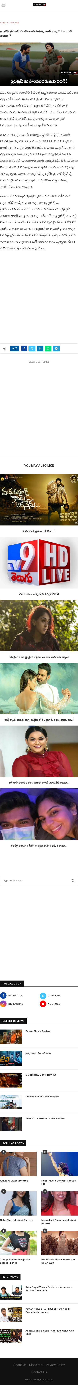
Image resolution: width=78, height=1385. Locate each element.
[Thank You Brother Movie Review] (11, 1124)
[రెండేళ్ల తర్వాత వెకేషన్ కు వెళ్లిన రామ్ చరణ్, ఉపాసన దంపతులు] (39, 814)
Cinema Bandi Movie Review (42, 1096)
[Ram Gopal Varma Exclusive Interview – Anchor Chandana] (11, 1292)
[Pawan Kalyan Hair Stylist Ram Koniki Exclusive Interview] (11, 1314)
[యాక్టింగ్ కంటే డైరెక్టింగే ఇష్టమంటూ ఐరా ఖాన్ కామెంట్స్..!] (39, 625)
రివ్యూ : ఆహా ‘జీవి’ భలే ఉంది (38, 1053)
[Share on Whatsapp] (48, 348)
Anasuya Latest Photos (14, 1180)
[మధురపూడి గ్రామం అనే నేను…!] (39, 500)
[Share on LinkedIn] (40, 348)
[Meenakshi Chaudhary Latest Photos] (59, 1203)
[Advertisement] (39, 299)
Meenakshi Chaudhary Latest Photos (58, 1221)
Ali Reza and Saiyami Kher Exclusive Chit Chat (49, 1332)
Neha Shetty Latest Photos (16, 1220)
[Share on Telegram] (56, 348)
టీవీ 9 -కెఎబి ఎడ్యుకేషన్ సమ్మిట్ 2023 (39, 594)
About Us (19, 1365)
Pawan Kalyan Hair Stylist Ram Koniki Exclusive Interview (47, 1310)
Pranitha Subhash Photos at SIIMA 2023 (58, 1261)
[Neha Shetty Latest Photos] (18, 1203)
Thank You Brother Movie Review (45, 1118)
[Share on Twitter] (31, 348)
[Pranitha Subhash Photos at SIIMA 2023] (59, 1243)
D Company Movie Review (40, 1074)
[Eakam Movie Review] (11, 1037)
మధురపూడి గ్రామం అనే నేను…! (39, 531)
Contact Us (39, 1372)
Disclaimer (36, 1365)
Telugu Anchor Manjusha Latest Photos (15, 1261)
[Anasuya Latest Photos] (18, 1164)
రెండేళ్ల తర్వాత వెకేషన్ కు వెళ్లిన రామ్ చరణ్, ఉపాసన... (39, 845)
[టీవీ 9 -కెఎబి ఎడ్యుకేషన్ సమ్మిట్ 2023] (39, 563)
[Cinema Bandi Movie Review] (11, 1102)
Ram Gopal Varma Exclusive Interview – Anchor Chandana (49, 1288)
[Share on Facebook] (24, 348)
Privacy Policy (55, 1365)
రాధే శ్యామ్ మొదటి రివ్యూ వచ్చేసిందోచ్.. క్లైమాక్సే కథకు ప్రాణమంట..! (39, 719)
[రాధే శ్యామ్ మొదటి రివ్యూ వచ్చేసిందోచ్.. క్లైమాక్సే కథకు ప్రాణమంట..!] (39, 688)
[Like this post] (16, 348)
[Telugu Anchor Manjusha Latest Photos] (18, 1243)
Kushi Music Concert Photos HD (58, 1182)
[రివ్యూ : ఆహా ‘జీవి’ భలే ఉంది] (11, 1058)
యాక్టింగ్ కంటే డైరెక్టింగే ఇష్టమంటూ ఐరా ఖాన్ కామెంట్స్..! (39, 656)
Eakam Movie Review (37, 1031)
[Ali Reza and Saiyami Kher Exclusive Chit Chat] (11, 1336)
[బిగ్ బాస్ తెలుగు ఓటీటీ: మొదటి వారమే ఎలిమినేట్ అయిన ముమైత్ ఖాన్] (39, 751)
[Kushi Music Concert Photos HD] (59, 1164)
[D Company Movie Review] (11, 1080)
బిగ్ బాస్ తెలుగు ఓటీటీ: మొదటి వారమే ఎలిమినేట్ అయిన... (39, 782)
